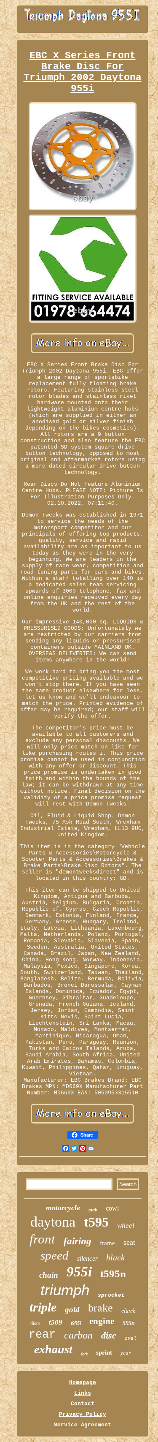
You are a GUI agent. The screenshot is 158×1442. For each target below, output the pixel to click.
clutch (128, 1310)
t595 (96, 1222)
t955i (76, 1323)
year (126, 1352)
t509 (55, 1322)
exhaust (53, 1349)
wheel (125, 1226)
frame (107, 1243)
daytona (52, 1222)
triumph (64, 1289)
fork (84, 1354)
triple (42, 1307)
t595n (113, 1273)
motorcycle (63, 1207)
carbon (78, 1335)
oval (131, 1338)
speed (54, 1255)
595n (129, 1323)
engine (101, 1321)
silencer (87, 1258)
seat (129, 1242)
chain (48, 1275)
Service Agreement (82, 1425)
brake (100, 1308)
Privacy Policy (82, 1414)
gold (72, 1309)
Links (82, 1393)
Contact (82, 1404)
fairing (77, 1241)
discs (35, 1323)
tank (92, 1209)
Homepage (82, 1382)
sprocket (111, 1295)
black (115, 1257)
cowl (112, 1208)
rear (42, 1334)
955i (79, 1271)
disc (108, 1335)
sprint (104, 1352)
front (42, 1239)
